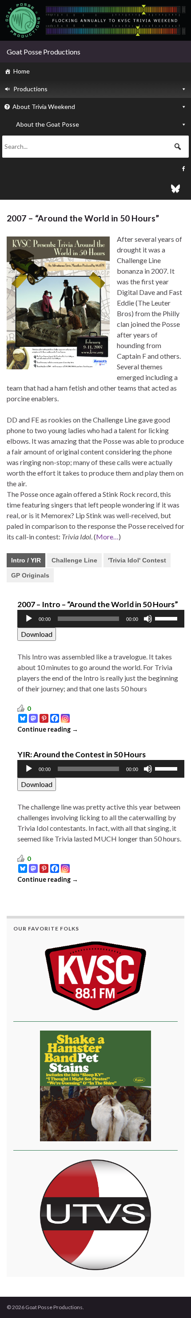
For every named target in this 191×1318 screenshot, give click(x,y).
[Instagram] (65, 718)
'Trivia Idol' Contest (137, 560)
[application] (100, 619)
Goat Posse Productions (43, 51)
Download (36, 634)
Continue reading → (47, 729)
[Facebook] (95, 169)
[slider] (167, 618)
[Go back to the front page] (95, 20)
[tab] (26, 560)
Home (21, 71)
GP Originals (30, 575)
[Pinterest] (44, 718)
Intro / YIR (26, 560)
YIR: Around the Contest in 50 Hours (81, 754)
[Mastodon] (33, 718)
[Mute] (147, 618)
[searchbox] (95, 147)
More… (107, 536)
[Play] (28, 618)
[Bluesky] (95, 186)
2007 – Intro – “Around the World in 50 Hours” (97, 604)
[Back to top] (171, 1298)
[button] (178, 147)
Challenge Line (74, 560)
